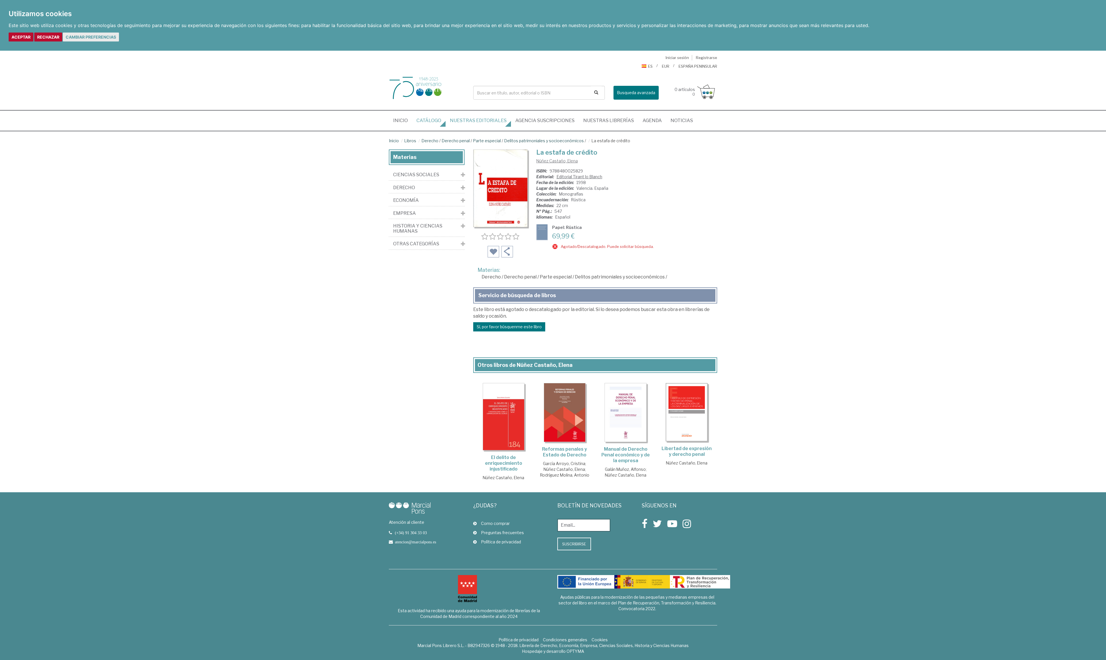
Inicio (402, 120)
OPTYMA (575, 651)
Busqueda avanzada (636, 92)
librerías (608, 120)
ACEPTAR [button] (21, 37)
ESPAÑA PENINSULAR (698, 66)
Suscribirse (574, 544)
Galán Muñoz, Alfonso (625, 469)
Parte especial (487, 140)
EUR (665, 66)
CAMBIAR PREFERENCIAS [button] (91, 37)
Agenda (652, 120)
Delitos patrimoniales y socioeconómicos (544, 140)
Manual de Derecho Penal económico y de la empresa (625, 454)
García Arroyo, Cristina (564, 463)
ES (650, 66)
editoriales (478, 120)
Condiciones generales (565, 639)
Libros (410, 140)
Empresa (404, 213)
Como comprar (495, 523)
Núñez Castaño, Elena (557, 160)
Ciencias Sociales (416, 174)
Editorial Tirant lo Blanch (579, 176)
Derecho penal (456, 140)
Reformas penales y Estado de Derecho (564, 452)
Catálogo (428, 120)
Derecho (429, 140)
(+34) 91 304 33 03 (411, 533)
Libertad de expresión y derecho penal (687, 451)
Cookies (600, 639)
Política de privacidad (501, 541)
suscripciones (545, 120)
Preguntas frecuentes (502, 532)
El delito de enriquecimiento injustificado (503, 463)
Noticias (682, 120)
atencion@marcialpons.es (415, 542)
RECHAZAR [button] (48, 37)
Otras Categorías (416, 243)
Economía (406, 200)
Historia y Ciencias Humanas (417, 228)
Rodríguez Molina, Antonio (564, 475)
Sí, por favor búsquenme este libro (509, 326)
